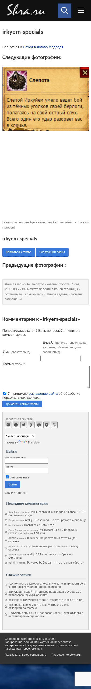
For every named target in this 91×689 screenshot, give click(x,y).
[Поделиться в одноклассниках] (31, 425)
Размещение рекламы (66, 654)
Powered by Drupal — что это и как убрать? (55, 562)
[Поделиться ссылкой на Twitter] (23, 425)
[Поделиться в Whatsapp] (54, 425)
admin (12, 538)
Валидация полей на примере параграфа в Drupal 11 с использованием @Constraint (44, 593)
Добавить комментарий (22, 404)
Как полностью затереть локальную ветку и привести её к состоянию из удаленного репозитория (46, 585)
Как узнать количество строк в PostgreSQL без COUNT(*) (45, 600)
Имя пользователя (15, 457)
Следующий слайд (52, 252)
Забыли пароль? (16, 493)
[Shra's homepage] (27, 10)
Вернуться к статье (19, 252)
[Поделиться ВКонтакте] (8, 425)
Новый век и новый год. (39, 525)
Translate (34, 442)
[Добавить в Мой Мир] (39, 425)
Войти (12, 484)
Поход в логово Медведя (43, 47)
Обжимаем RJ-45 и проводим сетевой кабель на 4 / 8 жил (42, 531)
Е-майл (65, 347)
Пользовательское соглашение (25, 654)
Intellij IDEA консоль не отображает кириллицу (55, 520)
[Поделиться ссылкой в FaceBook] (16, 425)
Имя (16, 352)
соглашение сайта (43, 393)
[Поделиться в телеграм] (46, 425)
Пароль (9, 466)
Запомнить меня (19, 477)
